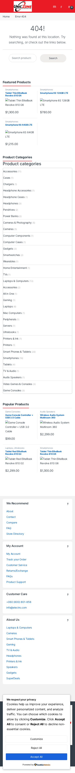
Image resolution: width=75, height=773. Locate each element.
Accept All (36, 756)
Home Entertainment (15, 267)
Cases (6, 177)
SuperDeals (13, 678)
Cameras (8, 228)
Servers (7, 325)
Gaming (7, 300)
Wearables (9, 261)
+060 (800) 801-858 (18, 601)
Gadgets (8, 248)
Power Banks (10, 216)
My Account (13, 553)
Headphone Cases (14, 196)
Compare (11, 522)
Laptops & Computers (16, 280)
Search (55, 6)
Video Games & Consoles (17, 384)
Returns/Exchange (17, 570)
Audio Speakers (12, 377)
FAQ (8, 528)
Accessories (10, 171)
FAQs (9, 576)
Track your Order (16, 559)
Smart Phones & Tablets (17, 351)
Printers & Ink (11, 338)
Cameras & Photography (17, 222)
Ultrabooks (9, 332)
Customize (36, 738)
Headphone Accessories (17, 190)
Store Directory (15, 533)
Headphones (10, 203)
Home (6, 16)
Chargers (8, 184)
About (9, 511)
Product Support (16, 581)
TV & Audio (9, 370)
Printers (7, 344)
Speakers (11, 666)
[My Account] (63, 6)
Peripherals (9, 319)
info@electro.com (16, 607)
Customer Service (16, 565)
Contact (11, 516)
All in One (8, 293)
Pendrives (9, 209)
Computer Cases (13, 242)
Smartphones (11, 89)
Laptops (8, 306)
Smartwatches (11, 254)
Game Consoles (12, 390)
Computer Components (16, 235)
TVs (5, 274)
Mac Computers (12, 312)
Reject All (36, 747)
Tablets (7, 364)
